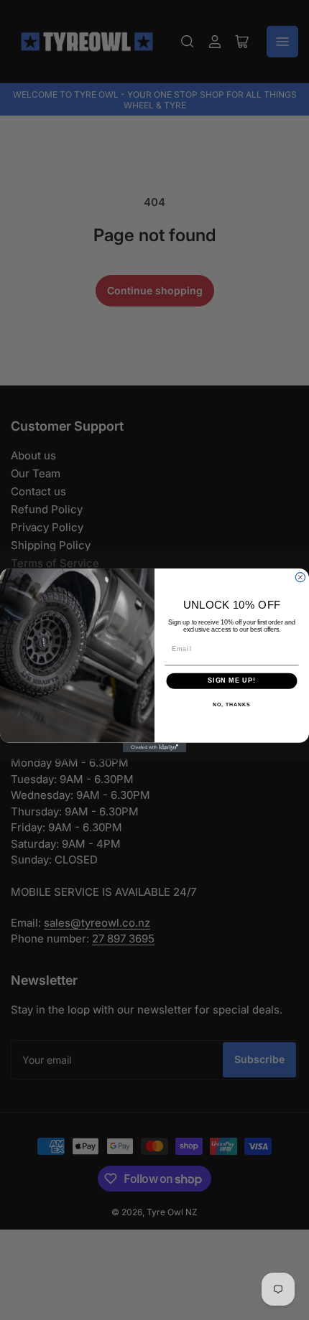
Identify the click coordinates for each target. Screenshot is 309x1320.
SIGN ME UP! (232, 680)
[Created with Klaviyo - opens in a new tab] (154, 747)
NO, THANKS (231, 705)
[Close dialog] (300, 576)
